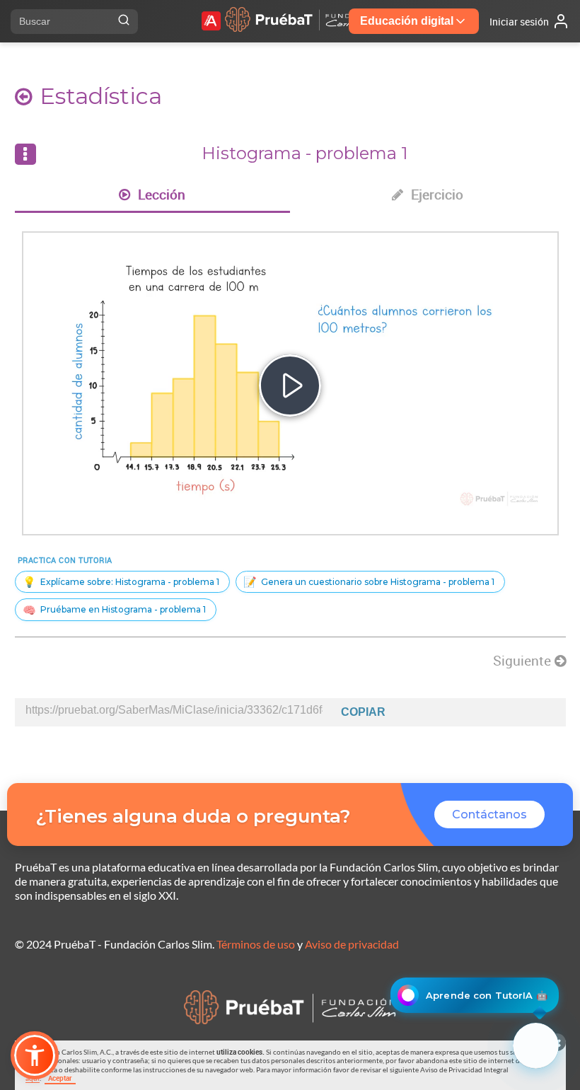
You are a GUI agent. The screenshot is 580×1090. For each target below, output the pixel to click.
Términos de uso (255, 944)
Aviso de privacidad (352, 944)
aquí (32, 1078)
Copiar (363, 712)
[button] (34, 1055)
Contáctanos (489, 814)
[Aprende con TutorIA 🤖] (536, 1046)
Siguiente (524, 660)
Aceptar (60, 1078)
